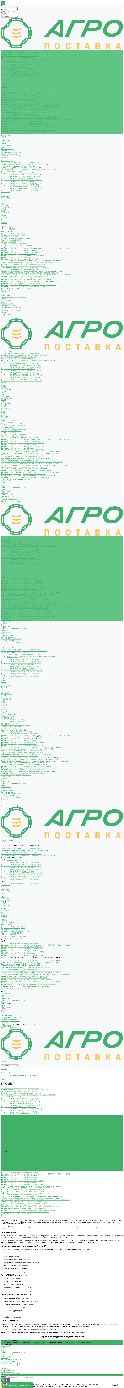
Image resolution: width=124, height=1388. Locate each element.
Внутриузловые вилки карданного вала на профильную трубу (24, 54)
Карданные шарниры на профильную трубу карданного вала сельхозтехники (30, 106)
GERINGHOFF (6, 85)
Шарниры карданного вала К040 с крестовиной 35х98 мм (23, 109)
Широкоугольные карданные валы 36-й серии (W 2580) (22, 100)
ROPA (3, 221)
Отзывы (4, 138)
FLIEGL (3, 82)
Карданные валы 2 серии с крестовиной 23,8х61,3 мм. (21, 64)
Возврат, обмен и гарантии (11, 152)
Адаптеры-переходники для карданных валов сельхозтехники (25, 131)
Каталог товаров (7, 161)
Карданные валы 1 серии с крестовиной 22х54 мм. (20, 63)
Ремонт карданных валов (10, 156)
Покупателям (6, 300)
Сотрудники (5, 140)
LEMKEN (4, 214)
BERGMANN (5, 78)
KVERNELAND (6, 212)
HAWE (3, 90)
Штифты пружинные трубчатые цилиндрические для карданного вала (28, 130)
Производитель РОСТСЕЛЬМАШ (13, 243)
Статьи (3, 298)
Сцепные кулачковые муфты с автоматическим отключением (24, 121)
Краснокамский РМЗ (9, 237)
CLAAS (3, 80)
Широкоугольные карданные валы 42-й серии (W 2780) (22, 104)
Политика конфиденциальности (13, 142)
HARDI (3, 88)
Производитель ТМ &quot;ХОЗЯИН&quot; (16, 245)
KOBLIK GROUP (6, 207)
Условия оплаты (7, 149)
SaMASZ (4, 223)
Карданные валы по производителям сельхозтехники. (21, 76)
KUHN (3, 211)
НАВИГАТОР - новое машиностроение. (15, 238)
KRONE (3, 209)
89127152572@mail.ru (8, 11)
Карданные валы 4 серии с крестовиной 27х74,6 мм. (21, 66)
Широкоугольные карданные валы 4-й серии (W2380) (22, 95)
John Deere (5, 206)
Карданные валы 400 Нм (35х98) (13, 235)
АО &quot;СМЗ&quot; (9, 228)
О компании (5, 290)
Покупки (4, 147)
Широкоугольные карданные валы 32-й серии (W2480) (22, 97)
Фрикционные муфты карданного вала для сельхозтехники (24, 123)
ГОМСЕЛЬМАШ (6, 231)
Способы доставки (8, 150)
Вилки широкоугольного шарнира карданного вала (21, 57)
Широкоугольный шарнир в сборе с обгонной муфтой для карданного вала (30, 126)
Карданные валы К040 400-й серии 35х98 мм (18, 71)
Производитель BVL (8, 242)
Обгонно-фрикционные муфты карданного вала (19, 114)
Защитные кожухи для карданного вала (16, 133)
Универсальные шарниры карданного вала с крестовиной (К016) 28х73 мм (29, 107)
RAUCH (3, 219)
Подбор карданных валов (10, 154)
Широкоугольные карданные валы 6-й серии (18, 99)
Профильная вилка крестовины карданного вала (20, 52)
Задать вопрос (6, 1344)
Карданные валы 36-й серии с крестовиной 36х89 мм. (21, 73)
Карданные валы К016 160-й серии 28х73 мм (18, 68)
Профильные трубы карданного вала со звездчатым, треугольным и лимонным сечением (35, 119)
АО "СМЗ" (4, 419)
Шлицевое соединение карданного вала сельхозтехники (23, 128)
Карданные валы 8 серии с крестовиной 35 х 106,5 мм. (21, 75)
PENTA (3, 216)
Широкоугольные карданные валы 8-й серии (18, 102)
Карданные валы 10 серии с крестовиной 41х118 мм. (20, 187)
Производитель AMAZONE (11, 240)
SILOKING (4, 224)
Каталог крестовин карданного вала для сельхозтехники (22, 111)
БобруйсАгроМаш (8, 230)
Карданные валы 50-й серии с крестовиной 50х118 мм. (21, 188)
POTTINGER (5, 218)
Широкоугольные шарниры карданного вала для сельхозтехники (26, 125)
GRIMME (4, 87)
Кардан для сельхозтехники (11, 61)
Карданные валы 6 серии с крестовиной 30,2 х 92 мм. (21, 70)
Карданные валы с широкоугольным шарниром (19, 92)
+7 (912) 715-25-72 (7, 314)
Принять (114, 1385)
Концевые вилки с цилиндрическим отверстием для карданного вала (28, 59)
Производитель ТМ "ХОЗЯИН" (12, 436)
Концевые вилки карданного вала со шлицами (19, 56)
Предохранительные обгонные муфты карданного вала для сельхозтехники (30, 118)
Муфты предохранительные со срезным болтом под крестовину (25, 113)
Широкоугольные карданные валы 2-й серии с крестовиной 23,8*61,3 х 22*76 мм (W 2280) (35, 94)
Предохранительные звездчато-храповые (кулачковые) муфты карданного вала (31, 116)
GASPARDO (5, 83)
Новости (4, 137)
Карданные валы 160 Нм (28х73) (13, 233)
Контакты (4, 312)
